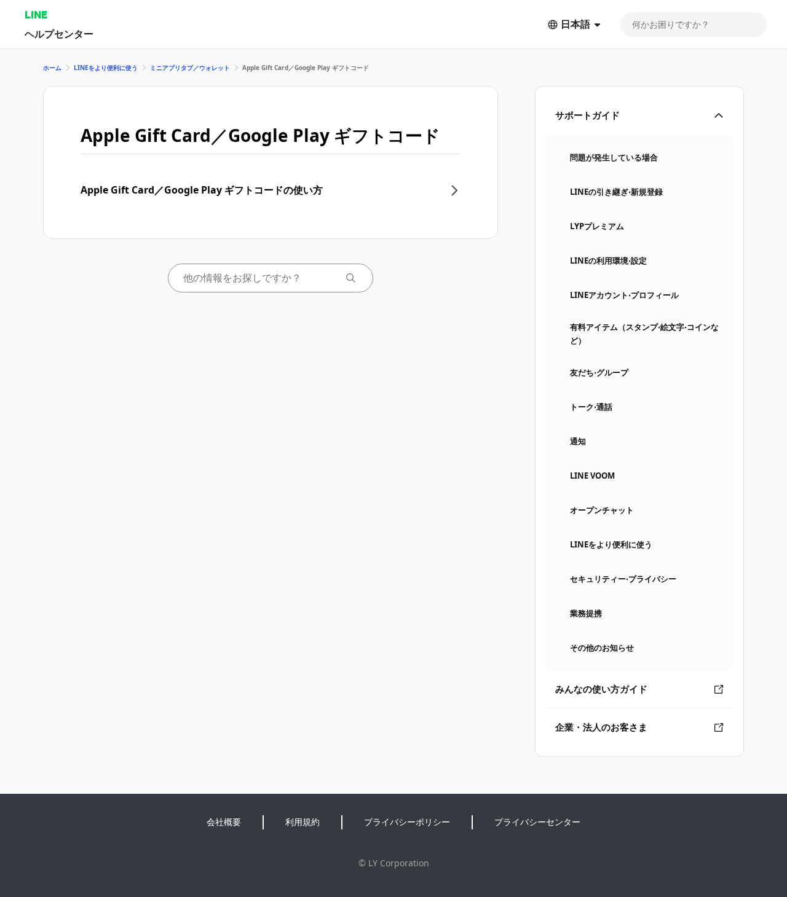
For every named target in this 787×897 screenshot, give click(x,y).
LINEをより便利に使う (106, 67)
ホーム (52, 67)
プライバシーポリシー (407, 822)
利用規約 (302, 822)
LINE (36, 14)
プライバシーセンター (537, 822)
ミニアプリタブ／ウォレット (190, 67)
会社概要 (224, 822)
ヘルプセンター (59, 33)
